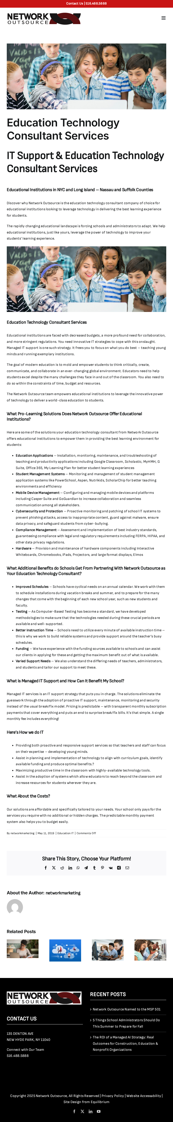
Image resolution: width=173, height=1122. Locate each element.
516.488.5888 (18, 1056)
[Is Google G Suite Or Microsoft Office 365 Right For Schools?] (108, 941)
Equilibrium (100, 1102)
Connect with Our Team (25, 1050)
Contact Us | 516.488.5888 (86, 3)
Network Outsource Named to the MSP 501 (126, 1009)
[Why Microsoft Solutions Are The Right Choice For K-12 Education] (150, 941)
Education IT (65, 833)
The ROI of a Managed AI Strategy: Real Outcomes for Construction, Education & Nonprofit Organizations (125, 1043)
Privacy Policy (113, 1096)
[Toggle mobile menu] (164, 18)
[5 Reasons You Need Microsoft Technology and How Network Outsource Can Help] (65, 941)
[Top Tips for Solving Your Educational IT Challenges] (23, 941)
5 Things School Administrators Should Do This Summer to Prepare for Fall (126, 1023)
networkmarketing (23, 833)
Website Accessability (143, 1096)
